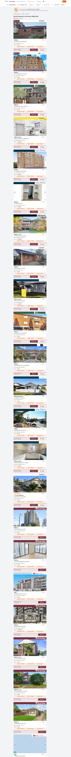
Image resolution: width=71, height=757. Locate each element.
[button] (15, 30)
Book (35, 373)
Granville (27, 13)
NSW (23, 13)
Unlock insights (40, 46)
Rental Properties (17, 13)
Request (34, 49)
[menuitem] (25, 5)
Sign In (64, 1)
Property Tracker (31, 1)
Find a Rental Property (20, 1)
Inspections (39, 1)
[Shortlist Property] (43, 40)
